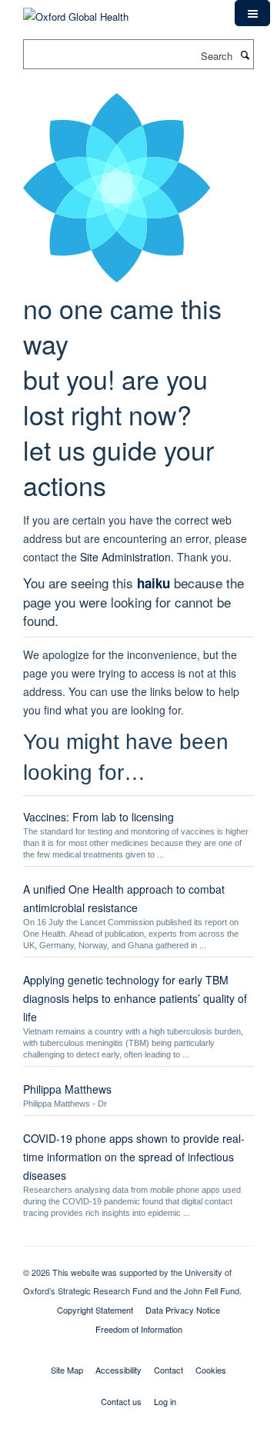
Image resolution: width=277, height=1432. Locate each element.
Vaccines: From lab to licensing (98, 816)
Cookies (210, 1370)
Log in (165, 1401)
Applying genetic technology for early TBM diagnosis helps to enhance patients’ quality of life (135, 998)
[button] (252, 13)
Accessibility (118, 1370)
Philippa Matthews (67, 1089)
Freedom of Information (138, 1329)
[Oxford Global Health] (75, 11)
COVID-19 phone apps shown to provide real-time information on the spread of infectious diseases (134, 1157)
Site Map (67, 1370)
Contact (168, 1370)
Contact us (121, 1401)
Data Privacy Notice (182, 1310)
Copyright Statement (95, 1310)
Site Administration (125, 556)
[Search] (244, 54)
